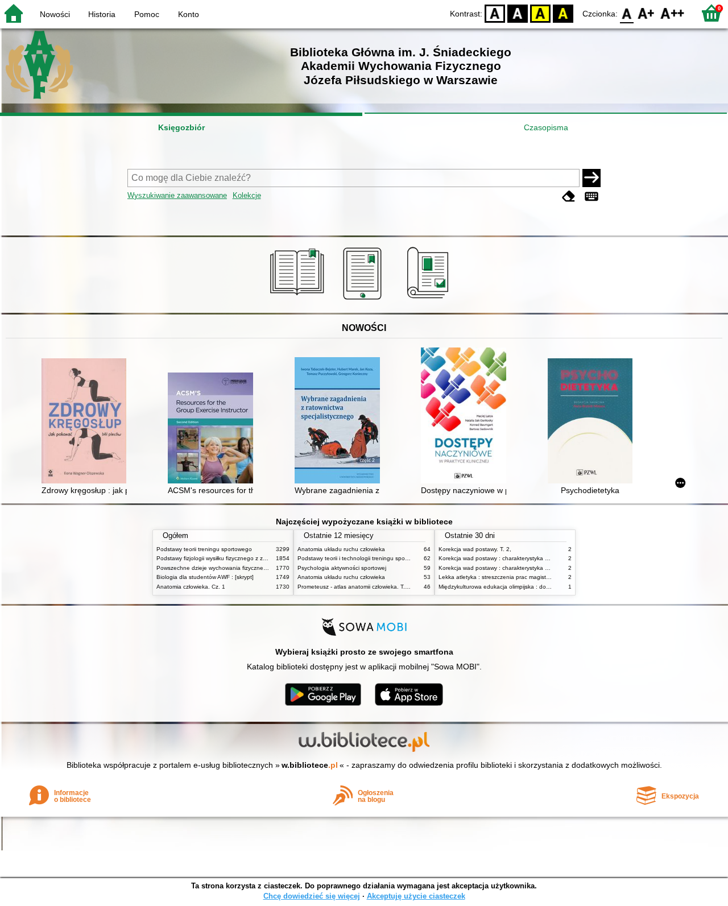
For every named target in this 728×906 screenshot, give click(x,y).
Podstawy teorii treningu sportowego (204, 549)
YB (540, 13)
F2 (672, 13)
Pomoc (146, 14)
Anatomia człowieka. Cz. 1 (190, 587)
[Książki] (298, 299)
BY (563, 13)
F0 (627, 13)
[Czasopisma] (429, 299)
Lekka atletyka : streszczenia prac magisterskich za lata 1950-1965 (526, 577)
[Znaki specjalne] (591, 196)
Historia (101, 14)
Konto (188, 14)
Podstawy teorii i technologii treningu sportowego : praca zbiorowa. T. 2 (390, 558)
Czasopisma (546, 127)
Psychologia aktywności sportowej (341, 568)
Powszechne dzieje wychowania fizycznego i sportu (223, 568)
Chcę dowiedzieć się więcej (311, 896)
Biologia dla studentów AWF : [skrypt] (205, 577)
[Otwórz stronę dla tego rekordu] (87, 422)
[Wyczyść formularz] (569, 196)
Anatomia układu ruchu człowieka (341, 549)
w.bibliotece (310, 765)
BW (517, 13)
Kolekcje (247, 195)
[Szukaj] (591, 178)
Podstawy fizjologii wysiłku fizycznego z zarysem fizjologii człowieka (243, 558)
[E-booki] (364, 299)
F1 (646, 13)
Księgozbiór (181, 127)
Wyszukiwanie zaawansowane (177, 195)
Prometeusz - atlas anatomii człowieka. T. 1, (354, 587)
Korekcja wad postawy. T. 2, (475, 549)
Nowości (55, 14)
